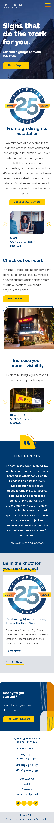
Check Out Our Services (27, 202)
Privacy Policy (27, 815)
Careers (27, 789)
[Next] (49, 224)
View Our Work (15, 298)
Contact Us (27, 778)
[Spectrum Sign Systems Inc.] (12, 5)
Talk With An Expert (18, 719)
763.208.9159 (29, 770)
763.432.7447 (29, 765)
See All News (15, 662)
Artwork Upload (27, 794)
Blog (27, 783)
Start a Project (15, 65)
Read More (13, 650)
